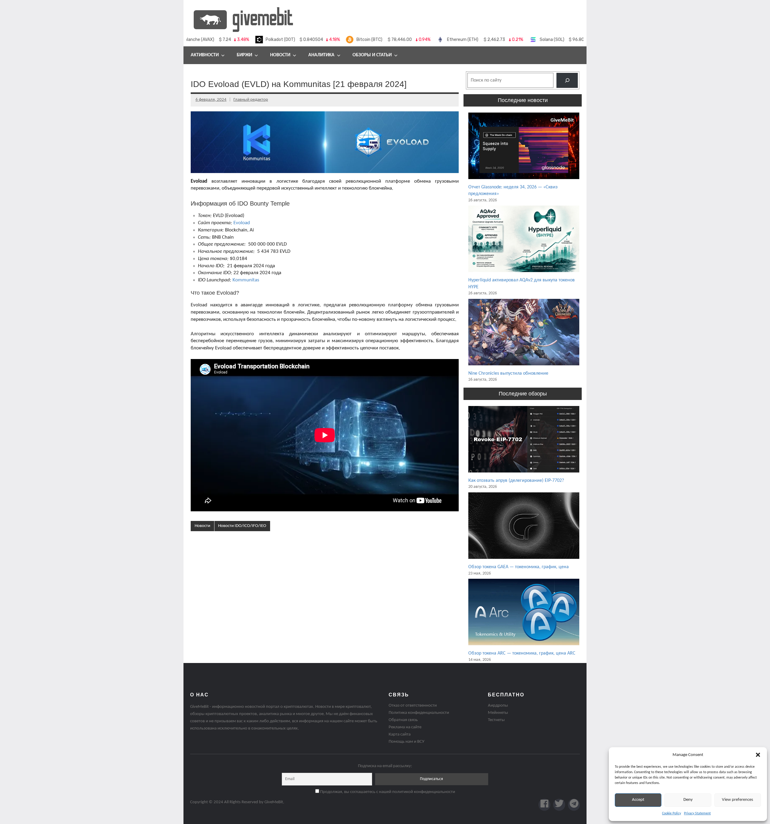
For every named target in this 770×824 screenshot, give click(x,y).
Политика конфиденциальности (419, 713)
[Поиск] (567, 80)
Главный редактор (250, 100)
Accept (638, 800)
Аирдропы (498, 705)
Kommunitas (246, 280)
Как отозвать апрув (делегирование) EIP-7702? (516, 480)
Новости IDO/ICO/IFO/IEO (242, 526)
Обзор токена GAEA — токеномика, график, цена (518, 567)
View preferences (737, 800)
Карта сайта (400, 734)
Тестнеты (496, 720)
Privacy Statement (697, 813)
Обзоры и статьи (372, 55)
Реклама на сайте (405, 727)
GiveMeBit (273, 802)
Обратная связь (403, 720)
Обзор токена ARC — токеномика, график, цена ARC (521, 653)
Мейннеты (498, 713)
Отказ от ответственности (413, 705)
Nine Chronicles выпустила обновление (508, 373)
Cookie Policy (671, 813)
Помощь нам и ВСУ (406, 741)
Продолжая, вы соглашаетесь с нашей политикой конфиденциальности (387, 792)
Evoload (241, 222)
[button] (758, 755)
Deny (688, 800)
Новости (280, 55)
